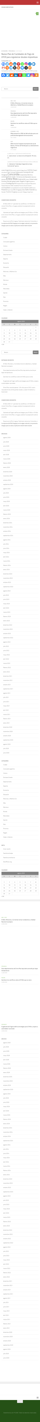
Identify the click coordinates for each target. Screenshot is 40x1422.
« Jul (2, 344)
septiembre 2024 (8, 535)
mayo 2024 (6, 552)
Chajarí (35, 170)
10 (9, 333)
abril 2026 (6, 454)
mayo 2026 (6, 450)
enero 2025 (6, 518)
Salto (23, 190)
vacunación (19, 192)
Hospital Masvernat (5, 185)
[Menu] (37, 2)
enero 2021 (6, 723)
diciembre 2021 (7, 676)
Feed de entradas (8, 853)
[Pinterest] (18, 64)
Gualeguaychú (11, 183)
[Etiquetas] (34, 97)
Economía (4, 51)
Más (12, 101)
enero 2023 (6, 621)
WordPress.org (7, 862)
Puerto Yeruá (10, 190)
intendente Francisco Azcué (20, 185)
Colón (8, 172)
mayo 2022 (6, 655)
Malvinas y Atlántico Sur (10, 271)
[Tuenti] (30, 64)
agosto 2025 (6, 489)
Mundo (5, 284)
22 (36, 336)
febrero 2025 (7, 514)
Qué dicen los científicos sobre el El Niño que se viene (18, 377)
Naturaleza (6, 289)
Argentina (8, 170)
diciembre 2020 (7, 727)
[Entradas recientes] (6, 97)
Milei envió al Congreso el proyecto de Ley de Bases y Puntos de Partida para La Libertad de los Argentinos (25, 145)
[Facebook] (3, 64)
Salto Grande (30, 190)
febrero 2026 (7, 463)
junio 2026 (6, 446)
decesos (34, 177)
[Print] (7, 68)
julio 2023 (6, 595)
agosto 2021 (6, 693)
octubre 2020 (7, 736)
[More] (30, 68)
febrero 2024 (7, 565)
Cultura (5, 246)
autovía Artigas (20, 170)
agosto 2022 (6, 642)
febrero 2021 (7, 719)
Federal (27, 179)
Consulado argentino (9, 242)
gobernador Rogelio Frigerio (21, 181)
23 (4, 339)
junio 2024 (6, 548)
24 (9, 339)
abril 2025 (6, 506)
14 (30, 333)
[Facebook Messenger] (22, 68)
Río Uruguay (17, 190)
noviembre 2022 (8, 629)
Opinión (5, 293)
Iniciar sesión (6, 849)
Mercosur (6, 280)
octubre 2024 (7, 531)
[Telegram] (11, 68)
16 (4, 336)
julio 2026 (6, 442)
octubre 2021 (7, 684)
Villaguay (25, 192)
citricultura (4, 172)
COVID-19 (14, 177)
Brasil (25, 170)
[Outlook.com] (33, 64)
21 (30, 336)
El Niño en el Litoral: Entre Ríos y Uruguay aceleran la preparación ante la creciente (18, 206)
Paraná (4, 190)
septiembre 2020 (8, 740)
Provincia (12, 51)
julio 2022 (6, 646)
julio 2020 (6, 748)
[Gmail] (3, 68)
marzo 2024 (6, 561)
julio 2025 (6, 493)
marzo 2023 (6, 612)
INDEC (12, 185)
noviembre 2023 (8, 578)
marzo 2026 (6, 459)
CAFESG (30, 170)
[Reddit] (11, 64)
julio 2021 (6, 697)
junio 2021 (6, 701)
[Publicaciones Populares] (15, 97)
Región (12, 121)
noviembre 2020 (8, 731)
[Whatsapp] (22, 64)
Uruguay (14, 192)
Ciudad (5, 237)
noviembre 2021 (8, 680)
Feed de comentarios (9, 857)
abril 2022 (6, 659)
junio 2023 (6, 599)
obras (34, 188)
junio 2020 (6, 753)
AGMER (3, 170)
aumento (14, 170)
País (15, 101)
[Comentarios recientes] (24, 97)
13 (25, 333)
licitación (29, 185)
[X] (14, 68)
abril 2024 (6, 557)
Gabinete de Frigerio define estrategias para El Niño (17, 212)
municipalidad (5, 188)
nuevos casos (28, 188)
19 (20, 336)
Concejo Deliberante (16, 172)
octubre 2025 (7, 480)
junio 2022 (6, 650)
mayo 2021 (6, 706)
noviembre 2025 (8, 476)
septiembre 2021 (8, 689)
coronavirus (6, 177)
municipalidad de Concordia (16, 188)
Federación (22, 179)
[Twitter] (7, 64)
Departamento (7, 254)
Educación (6, 267)
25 (15, 339)
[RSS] (18, 68)
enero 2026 (6, 467)
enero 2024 (6, 569)
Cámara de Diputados (24, 177)
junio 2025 (6, 497)
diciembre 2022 (7, 625)
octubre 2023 (7, 582)
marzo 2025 (6, 510)
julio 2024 (6, 544)
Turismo (8, 192)
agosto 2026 (6, 437)
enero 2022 (6, 672)
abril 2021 (6, 710)
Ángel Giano (30, 192)
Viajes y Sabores (8, 310)
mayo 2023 (6, 604)
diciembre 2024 (7, 523)
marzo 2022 (6, 663)
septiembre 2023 (8, 587)
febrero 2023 (7, 616)
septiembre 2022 (8, 638)
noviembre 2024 (8, 527)
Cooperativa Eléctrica (26, 175)
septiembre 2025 (8, 484)
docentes (3, 179)
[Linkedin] (14, 64)
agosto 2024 (6, 540)
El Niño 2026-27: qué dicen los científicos (14, 204)
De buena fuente (7, 250)
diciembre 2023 (7, 574)
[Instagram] (26, 64)
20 (25, 336)
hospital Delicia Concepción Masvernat (26, 183)
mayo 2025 (6, 501)
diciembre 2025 (7, 472)
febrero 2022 (7, 667)
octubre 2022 (7, 633)
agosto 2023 (6, 591)
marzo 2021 (6, 714)
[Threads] (26, 68)
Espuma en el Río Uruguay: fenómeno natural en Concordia (19, 221)
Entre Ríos (11, 178)
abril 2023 (6, 608)
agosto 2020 (6, 744)
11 (15, 333)
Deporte (5, 259)
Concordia (13, 174)
